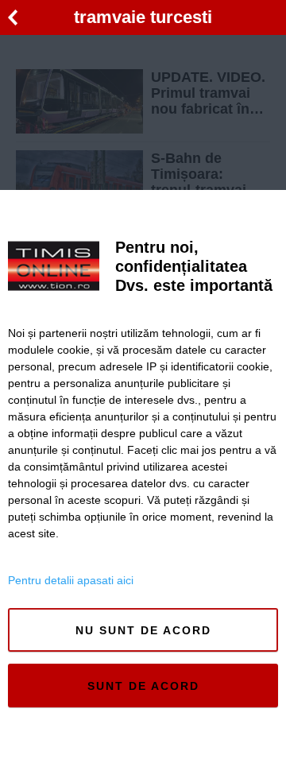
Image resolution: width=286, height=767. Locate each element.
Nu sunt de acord (143, 630)
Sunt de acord (143, 686)
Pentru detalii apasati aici (70, 580)
